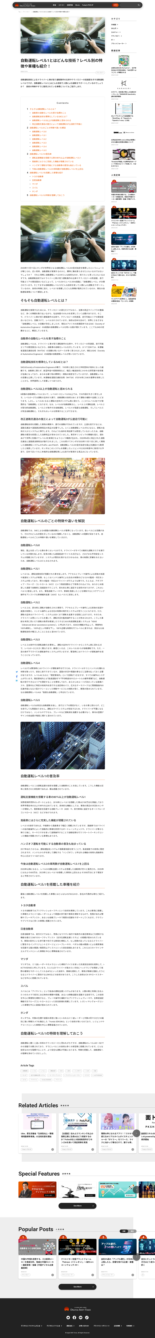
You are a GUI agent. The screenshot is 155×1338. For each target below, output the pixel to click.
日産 (95, 1071)
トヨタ (87, 1071)
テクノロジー (100, 72)
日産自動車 (37, 180)
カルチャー (115, 32)
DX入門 (113, 28)
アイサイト (34, 1080)
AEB (68, 1071)
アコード (58, 1080)
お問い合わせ (83, 1326)
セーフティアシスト (55, 1075)
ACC (61, 1071)
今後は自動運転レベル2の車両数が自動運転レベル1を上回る (58, 169)
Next (136, 1133)
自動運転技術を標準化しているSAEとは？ (50, 116)
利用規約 (129, 1326)
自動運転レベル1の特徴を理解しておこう (47, 195)
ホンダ (35, 191)
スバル (35, 188)
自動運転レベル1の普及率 (41, 154)
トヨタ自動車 (37, 176)
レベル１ (43, 1071)
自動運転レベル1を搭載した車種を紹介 (46, 173)
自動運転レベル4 (39, 146)
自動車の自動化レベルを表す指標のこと (49, 113)
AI (112, 40)
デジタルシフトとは (53, 1326)
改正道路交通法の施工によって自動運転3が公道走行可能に (57, 124)
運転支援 (52, 1071)
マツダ (35, 184)
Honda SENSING (46, 1080)
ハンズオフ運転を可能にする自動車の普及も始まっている (56, 165)
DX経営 (113, 24)
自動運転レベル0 (39, 131)
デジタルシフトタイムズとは (30, 1326)
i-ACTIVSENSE (97, 1075)
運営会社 (69, 1326)
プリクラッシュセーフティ (72, 1075)
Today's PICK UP (27, 1149)
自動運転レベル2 (39, 139)
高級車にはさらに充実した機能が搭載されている (53, 161)
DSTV (115, 5)
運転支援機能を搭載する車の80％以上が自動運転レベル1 (56, 158)
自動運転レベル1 (39, 135)
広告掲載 (117, 1326)
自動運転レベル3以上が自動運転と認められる (51, 120)
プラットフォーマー (118, 43)
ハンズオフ (77, 1071)
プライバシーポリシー (101, 1326)
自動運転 (25, 1071)
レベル (34, 1071)
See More (78, 1206)
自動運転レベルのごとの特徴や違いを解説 (48, 128)
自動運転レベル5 (39, 150)
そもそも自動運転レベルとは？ (43, 109)
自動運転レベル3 (39, 143)
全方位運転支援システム (38, 1075)
